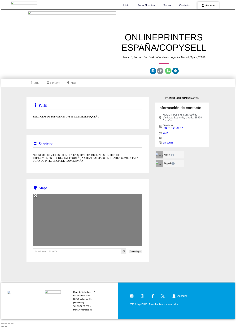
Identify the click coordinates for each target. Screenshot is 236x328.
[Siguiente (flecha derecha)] (5, 326)
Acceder (210, 5)
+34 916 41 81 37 (173, 128)
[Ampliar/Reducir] (2, 323)
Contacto (184, 5)
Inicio (126, 5)
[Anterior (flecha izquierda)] (2, 326)
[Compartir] (9, 323)
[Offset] (159, 154)
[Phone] (168, 71)
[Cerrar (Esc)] (12, 323)
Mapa (73, 82)
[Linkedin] (153, 71)
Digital (169, 163)
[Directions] (175, 71)
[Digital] (159, 163)
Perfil (36, 82)
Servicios (55, 82)
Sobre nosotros (146, 5)
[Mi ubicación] (123, 251)
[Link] (160, 71)
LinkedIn (168, 142)
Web (165, 133)
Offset (168, 155)
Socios (167, 5)
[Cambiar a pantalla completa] (5, 323)
